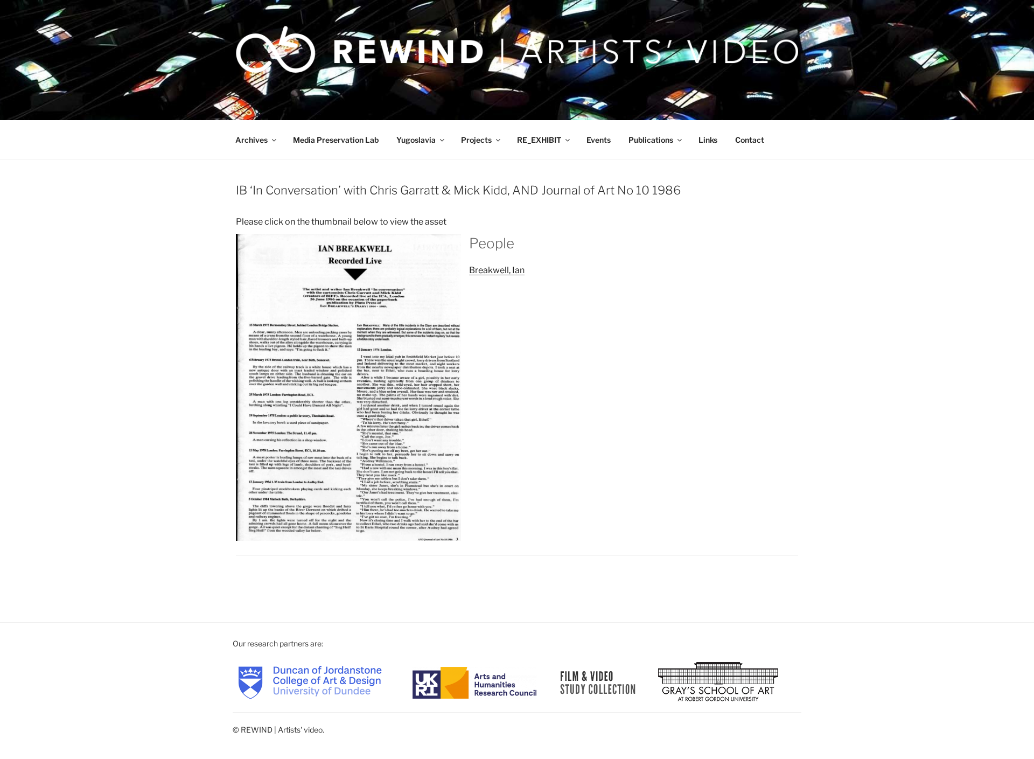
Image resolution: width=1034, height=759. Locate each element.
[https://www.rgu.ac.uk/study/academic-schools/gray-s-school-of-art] (718, 681)
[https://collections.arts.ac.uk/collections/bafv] (598, 681)
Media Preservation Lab (336, 139)
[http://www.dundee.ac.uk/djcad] (310, 681)
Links (707, 139)
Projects (476, 139)
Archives (251, 139)
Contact (749, 139)
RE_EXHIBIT (539, 139)
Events (598, 139)
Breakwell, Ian (497, 270)
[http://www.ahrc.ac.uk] (474, 681)
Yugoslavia (416, 139)
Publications (650, 139)
